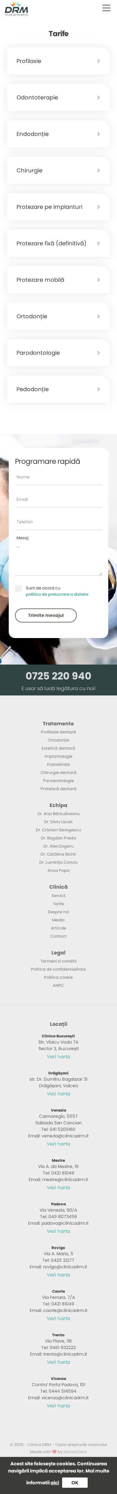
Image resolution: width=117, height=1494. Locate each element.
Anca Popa (58, 870)
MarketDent (75, 1452)
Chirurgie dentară (58, 773)
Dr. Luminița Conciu (58, 862)
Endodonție (58, 764)
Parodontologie (58, 781)
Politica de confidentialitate (58, 969)
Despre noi (58, 912)
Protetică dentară (58, 789)
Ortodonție (58, 740)
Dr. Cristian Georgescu (58, 830)
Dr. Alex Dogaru (58, 846)
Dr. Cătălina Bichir (58, 854)
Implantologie (58, 756)
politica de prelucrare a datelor (57, 594)
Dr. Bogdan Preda (58, 838)
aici (55, 1482)
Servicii (58, 896)
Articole (58, 928)
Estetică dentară (58, 748)
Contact (58, 936)
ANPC (58, 985)
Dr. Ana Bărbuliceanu (58, 814)
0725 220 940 (58, 676)
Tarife (58, 904)
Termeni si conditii (58, 961)
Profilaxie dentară (58, 732)
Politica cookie (58, 977)
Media (58, 920)
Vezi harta (58, 1056)
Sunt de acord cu (57, 591)
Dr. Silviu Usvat (58, 822)
